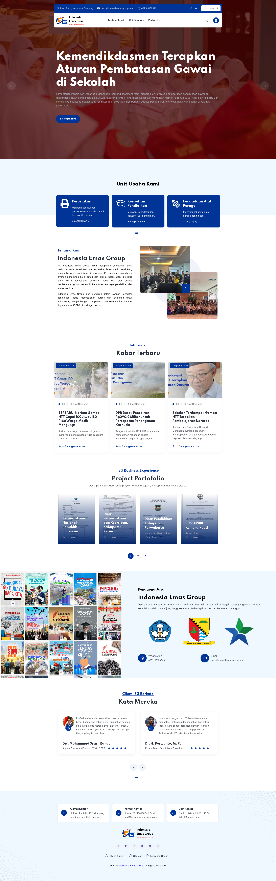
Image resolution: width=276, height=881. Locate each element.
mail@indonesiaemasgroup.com (117, 8)
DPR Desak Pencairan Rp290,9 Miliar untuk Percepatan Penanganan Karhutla (135, 419)
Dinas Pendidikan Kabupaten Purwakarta (158, 523)
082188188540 (148, 8)
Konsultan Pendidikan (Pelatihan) (157, 535)
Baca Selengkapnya (70, 446)
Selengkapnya (79, 220)
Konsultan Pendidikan (137, 204)
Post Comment (80, 404)
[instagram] (134, 846)
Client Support (117, 856)
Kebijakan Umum (159, 856)
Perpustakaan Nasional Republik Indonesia (74, 525)
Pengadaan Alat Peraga (197, 204)
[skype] (150, 846)
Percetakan (81, 201)
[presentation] (133, 767)
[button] (136, 233)
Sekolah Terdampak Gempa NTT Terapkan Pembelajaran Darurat (194, 417)
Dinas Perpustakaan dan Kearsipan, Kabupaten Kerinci (115, 523)
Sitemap (137, 856)
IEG (63, 404)
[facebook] (118, 846)
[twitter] (142, 846)
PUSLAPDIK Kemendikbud (196, 525)
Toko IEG (210, 8)
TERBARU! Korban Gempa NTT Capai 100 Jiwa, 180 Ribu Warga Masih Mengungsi (79, 419)
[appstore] (126, 846)
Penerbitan (192, 533)
